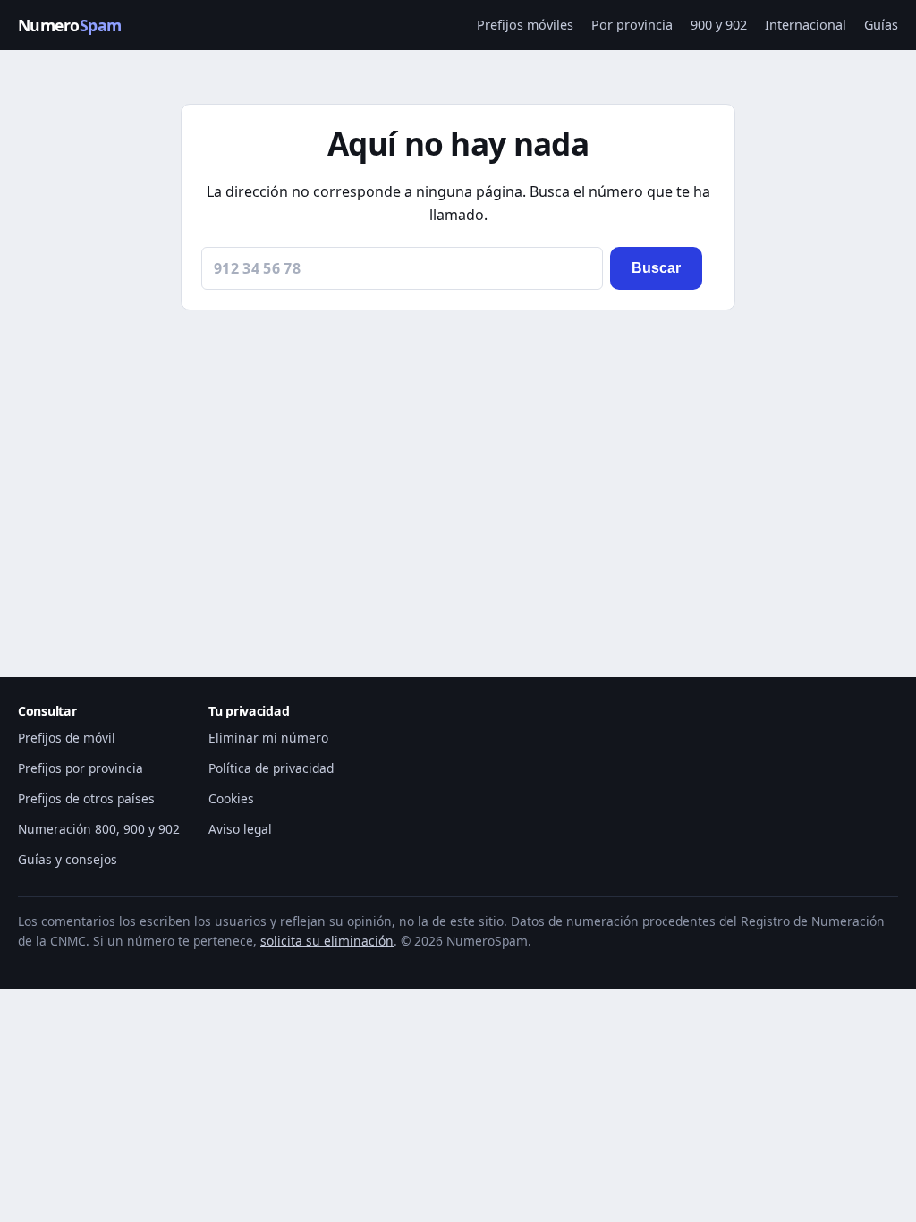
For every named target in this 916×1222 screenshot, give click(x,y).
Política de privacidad (271, 768)
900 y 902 (719, 24)
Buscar (656, 268)
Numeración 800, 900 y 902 (99, 828)
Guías (881, 24)
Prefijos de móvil (66, 737)
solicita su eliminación (327, 940)
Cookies (231, 798)
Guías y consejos (67, 859)
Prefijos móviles (525, 24)
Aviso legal (240, 828)
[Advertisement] (458, 471)
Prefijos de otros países (86, 798)
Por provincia (632, 24)
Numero (70, 25)
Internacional (805, 24)
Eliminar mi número (268, 737)
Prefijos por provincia (80, 768)
